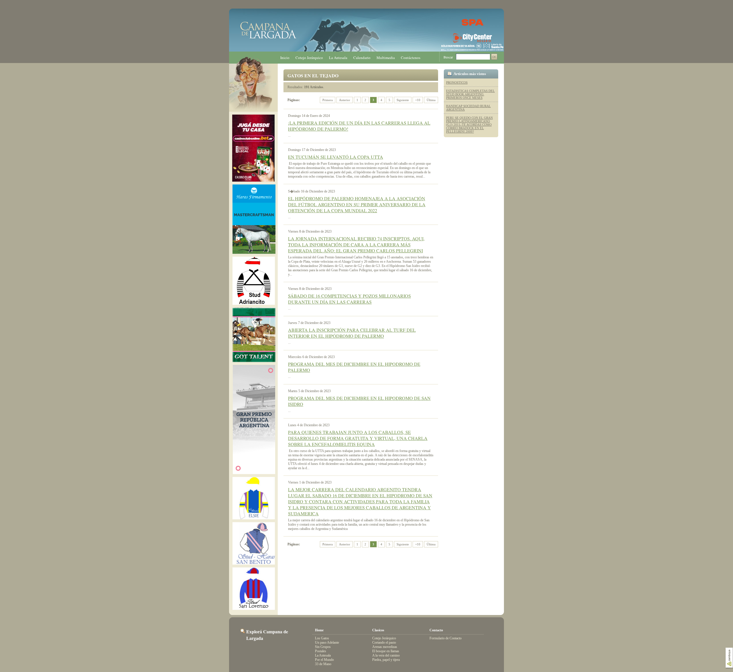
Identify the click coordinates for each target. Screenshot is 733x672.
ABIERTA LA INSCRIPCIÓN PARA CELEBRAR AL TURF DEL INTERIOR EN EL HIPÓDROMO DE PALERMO (352, 333)
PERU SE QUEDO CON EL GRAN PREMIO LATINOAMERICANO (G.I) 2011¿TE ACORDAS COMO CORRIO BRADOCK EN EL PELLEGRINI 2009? (469, 124)
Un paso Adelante (327, 642)
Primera (327, 100)
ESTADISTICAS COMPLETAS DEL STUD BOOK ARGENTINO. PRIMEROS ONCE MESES (470, 94)
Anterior (344, 100)
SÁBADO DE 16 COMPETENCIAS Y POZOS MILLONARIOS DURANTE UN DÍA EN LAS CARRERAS (349, 299)
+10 (417, 100)
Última (431, 100)
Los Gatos (322, 638)
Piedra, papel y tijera (386, 660)
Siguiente (403, 100)
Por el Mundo (324, 660)
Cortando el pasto (384, 642)
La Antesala (338, 57)
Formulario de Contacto (445, 638)
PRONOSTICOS (457, 82)
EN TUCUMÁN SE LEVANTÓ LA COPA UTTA (335, 157)
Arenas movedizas (384, 647)
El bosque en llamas (385, 651)
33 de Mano (323, 664)
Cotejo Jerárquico (309, 57)
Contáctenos (410, 57)
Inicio (284, 57)
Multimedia (386, 57)
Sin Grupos (323, 647)
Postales (320, 651)
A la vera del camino (386, 655)
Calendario (362, 57)
